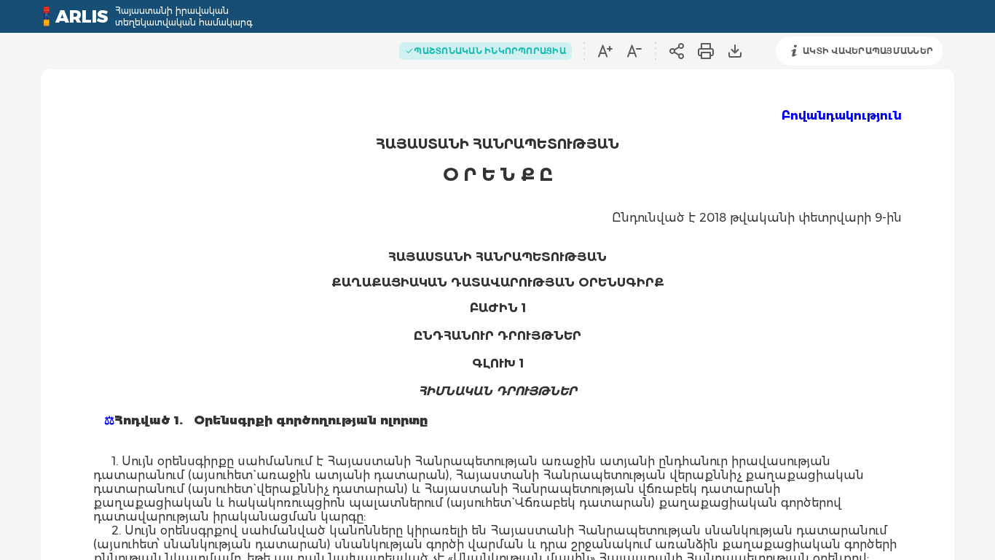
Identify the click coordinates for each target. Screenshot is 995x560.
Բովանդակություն (842, 115)
